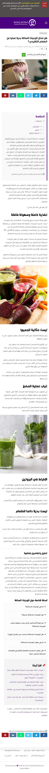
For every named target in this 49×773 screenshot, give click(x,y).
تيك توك (36, 712)
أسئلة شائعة (34, 133)
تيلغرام (44, 716)
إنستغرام (27, 712)
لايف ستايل (43, 33)
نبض (10, 709)
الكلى (20, 731)
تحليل (37, 130)
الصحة (34, 731)
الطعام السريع (27, 731)
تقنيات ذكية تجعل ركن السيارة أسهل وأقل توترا (25, 670)
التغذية (43, 731)
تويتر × (13, 712)
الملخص (36, 127)
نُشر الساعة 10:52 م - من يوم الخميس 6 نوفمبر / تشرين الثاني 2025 (26, 47)
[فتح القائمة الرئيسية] (46, 23)
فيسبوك (43, 712)
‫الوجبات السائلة (14, 731)
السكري (38, 731)
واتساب (20, 712)
